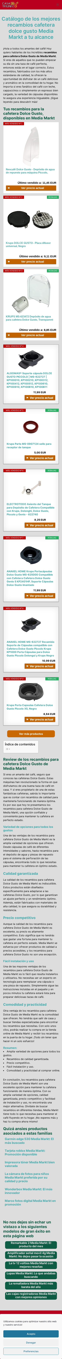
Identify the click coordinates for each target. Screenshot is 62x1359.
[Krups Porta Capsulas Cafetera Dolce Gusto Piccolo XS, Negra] (31, 692)
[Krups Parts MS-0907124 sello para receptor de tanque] (31, 427)
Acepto (31, 1333)
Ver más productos (31, 733)
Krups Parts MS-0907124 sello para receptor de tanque (29, 445)
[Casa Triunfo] (10, 5)
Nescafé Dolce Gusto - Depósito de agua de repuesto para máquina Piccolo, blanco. (30, 171)
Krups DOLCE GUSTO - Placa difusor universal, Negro (28, 245)
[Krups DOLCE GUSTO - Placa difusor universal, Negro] (31, 220)
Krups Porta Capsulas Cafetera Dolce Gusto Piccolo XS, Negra (30, 707)
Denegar (31, 1342)
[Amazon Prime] (52, 251)
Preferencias (31, 1351)
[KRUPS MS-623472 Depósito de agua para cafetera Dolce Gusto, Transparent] (31, 293)
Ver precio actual (32, 188)
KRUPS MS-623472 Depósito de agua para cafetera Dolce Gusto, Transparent (29, 318)
